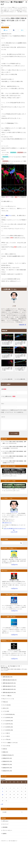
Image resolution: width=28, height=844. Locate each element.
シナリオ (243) (6, 711)
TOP (11, 666)
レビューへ (15, 564)
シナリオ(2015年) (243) (8, 717)
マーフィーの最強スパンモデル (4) (10, 742)
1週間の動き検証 (5, 27)
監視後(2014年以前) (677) (8, 755)
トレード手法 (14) (6, 739)
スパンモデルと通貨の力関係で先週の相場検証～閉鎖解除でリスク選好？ (20, 343)
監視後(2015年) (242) (7, 758)
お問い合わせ (5, 821)
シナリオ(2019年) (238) (8, 730)
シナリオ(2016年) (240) (8, 720)
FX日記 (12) (5, 701)
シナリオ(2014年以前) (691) (9, 714)
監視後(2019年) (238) (7, 770)
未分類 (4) (5, 748)
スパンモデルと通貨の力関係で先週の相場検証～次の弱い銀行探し (21, 379)
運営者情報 (5, 827)
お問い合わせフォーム (7, 522)
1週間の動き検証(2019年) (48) (9, 692)
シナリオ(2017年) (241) (8, 723)
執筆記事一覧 (22, 324)
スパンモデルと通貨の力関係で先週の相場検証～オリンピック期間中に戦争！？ (20, 369)
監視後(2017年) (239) (7, 764)
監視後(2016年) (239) (7, 761)
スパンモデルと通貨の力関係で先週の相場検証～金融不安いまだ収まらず (8, 379)
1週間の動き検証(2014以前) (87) (10, 680)
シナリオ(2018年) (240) (8, 726)
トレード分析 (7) (6, 733)
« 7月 (2, 804)
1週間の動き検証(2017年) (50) (9, 686)
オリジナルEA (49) (7, 705)
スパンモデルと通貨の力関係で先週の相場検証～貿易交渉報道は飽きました (7, 356)
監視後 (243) (5, 752)
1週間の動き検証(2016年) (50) (9, 683)
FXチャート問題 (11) (7, 695)
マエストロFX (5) (6, 745)
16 (2, 794)
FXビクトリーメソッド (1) (8, 698)
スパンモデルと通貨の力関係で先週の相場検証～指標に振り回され (20, 356)
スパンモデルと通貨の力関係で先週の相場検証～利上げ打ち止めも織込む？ (7, 343)
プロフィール (14, 511)
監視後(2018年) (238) (7, 767)
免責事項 (4, 833)
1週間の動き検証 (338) (7, 676)
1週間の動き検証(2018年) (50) (9, 689)
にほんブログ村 (14, 531)
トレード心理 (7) (6, 736)
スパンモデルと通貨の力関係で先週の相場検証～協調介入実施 (7, 369)
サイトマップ (5, 824)
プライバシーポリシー (7, 830)
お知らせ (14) (5, 708)
